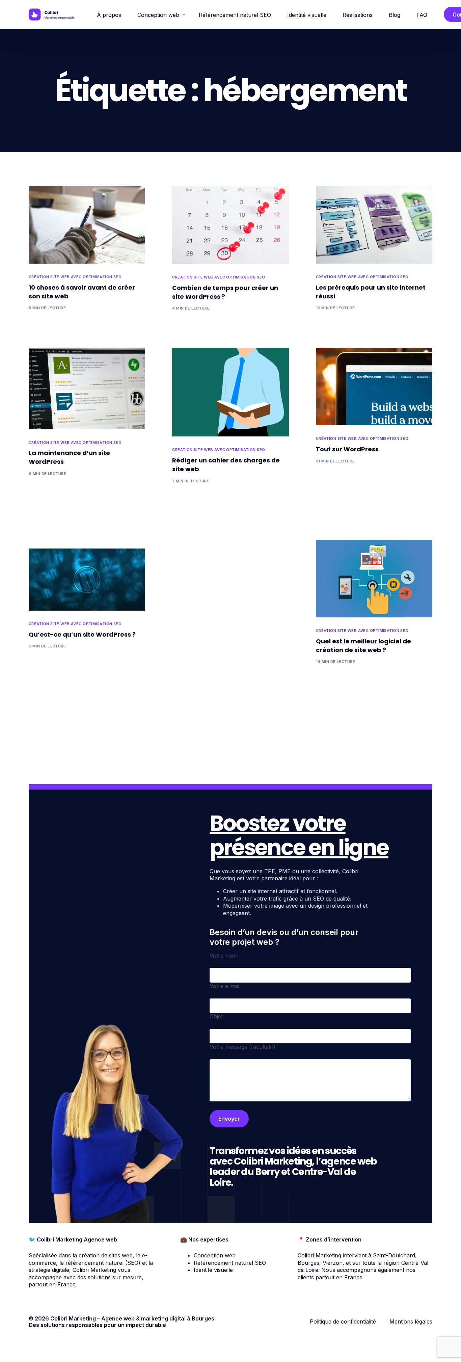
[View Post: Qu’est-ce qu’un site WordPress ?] (87, 580)
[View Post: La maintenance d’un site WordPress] (87, 388)
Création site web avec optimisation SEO (75, 277)
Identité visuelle (213, 1269)
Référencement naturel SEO (230, 1262)
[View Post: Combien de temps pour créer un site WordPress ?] (230, 225)
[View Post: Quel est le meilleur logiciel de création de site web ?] (374, 578)
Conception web (215, 1255)
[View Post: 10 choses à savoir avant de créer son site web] (87, 225)
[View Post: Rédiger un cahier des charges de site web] (230, 392)
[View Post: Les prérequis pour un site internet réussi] (374, 225)
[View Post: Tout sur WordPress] (374, 386)
